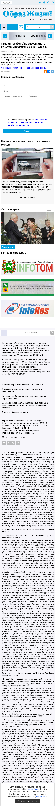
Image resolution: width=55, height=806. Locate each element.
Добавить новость (27, 198)
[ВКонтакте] (48, 71)
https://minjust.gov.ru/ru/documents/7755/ (29, 529)
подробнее (33, 789)
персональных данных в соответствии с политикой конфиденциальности (28, 122)
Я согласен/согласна (27, 801)
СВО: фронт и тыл (39, 36)
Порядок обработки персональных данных (22, 385)
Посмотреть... (8, 247)
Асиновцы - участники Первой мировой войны (23, 68)
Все (49, 209)
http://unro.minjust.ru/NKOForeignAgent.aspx (35, 673)
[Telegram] (52, 71)
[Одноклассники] (45, 71)
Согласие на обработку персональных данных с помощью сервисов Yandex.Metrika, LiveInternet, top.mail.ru (25, 405)
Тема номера (18, 36)
